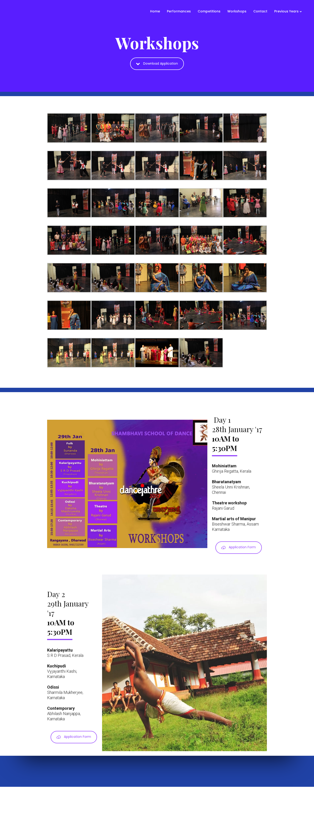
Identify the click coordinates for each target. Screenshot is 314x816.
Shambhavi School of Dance (198, 800)
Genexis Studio (259, 800)
